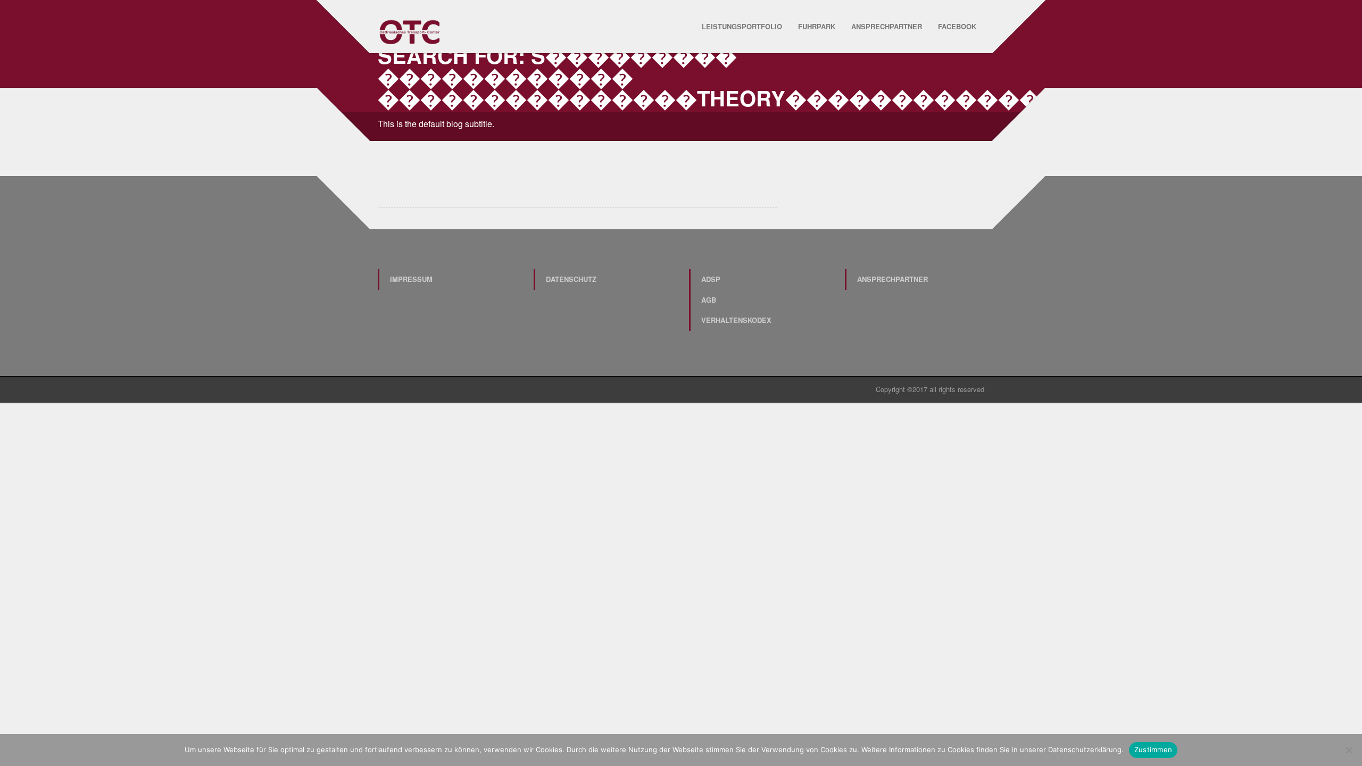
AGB (708, 300)
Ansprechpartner (886, 26)
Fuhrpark (816, 26)
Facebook (957, 26)
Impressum (411, 279)
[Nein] (1348, 750)
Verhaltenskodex (736, 320)
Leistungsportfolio (742, 26)
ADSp (710, 279)
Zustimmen (1153, 749)
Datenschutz (571, 279)
